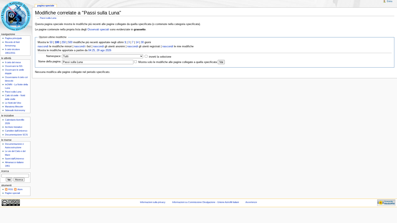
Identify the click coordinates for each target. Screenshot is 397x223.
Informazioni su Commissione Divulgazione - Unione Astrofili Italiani (205, 202)
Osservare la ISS (13, 66)
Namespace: (53, 56)
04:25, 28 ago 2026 (99, 50)
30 (142, 42)
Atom (20, 189)
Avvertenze (251, 202)
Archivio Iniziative (13, 127)
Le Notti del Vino (13, 103)
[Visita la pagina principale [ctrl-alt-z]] (16, 16)
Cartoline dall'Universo (16, 130)
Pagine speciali (12, 193)
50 (51, 42)
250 (63, 42)
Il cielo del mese (13, 62)
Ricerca (5, 171)
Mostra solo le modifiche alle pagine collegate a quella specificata (177, 62)
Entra (389, 1)
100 (57, 42)
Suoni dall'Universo (14, 158)
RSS (10, 189)
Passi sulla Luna (48, 18)
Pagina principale (13, 38)
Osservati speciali (98, 29)
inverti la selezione (160, 56)
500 (70, 42)
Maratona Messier (14, 106)
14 (137, 42)
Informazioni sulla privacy (152, 202)
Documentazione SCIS (16, 134)
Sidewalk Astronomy (15, 110)
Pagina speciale (45, 5)
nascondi (43, 46)
